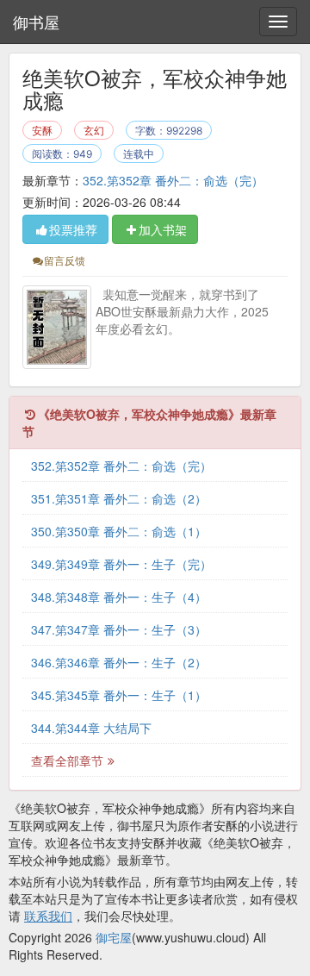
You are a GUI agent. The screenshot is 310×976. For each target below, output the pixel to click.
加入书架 (163, 229)
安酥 (42, 130)
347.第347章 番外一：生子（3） (119, 629)
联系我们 (48, 915)
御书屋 (36, 21)
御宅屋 (114, 937)
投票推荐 (73, 229)
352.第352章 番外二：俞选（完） (173, 180)
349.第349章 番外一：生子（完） (121, 563)
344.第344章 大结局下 (91, 727)
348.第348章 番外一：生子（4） (119, 596)
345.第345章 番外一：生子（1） (119, 695)
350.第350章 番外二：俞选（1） (119, 531)
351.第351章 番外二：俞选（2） (119, 498)
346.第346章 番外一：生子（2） (119, 662)
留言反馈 (64, 260)
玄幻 (94, 130)
